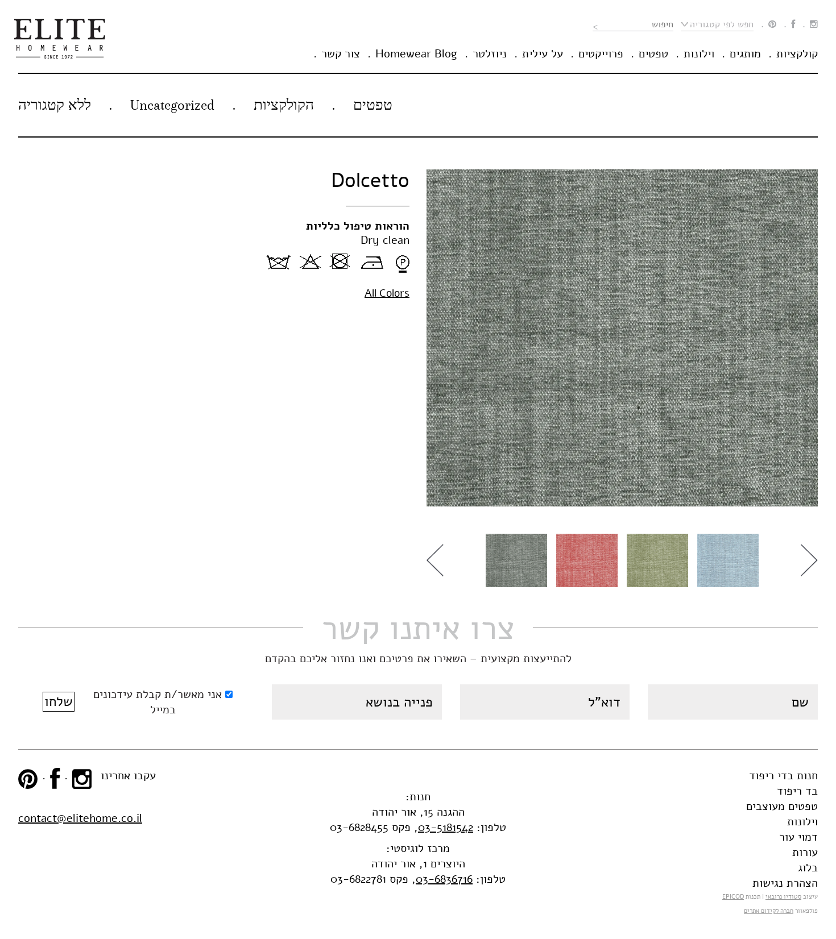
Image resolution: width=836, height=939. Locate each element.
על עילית (542, 53)
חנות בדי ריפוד (783, 775)
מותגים (745, 53)
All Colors (387, 293)
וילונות (699, 53)
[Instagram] (814, 24)
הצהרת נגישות (785, 883)
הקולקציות (284, 105)
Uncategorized (172, 105)
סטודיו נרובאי (783, 896)
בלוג (808, 867)
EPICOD (733, 896)
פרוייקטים (600, 53)
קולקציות (797, 53)
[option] (622, 337)
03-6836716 (444, 879)
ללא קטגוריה (54, 105)
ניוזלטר (490, 53)
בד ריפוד (797, 791)
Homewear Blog (416, 53)
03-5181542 (445, 827)
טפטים (653, 53)
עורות (805, 852)
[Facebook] (793, 24)
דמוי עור (798, 837)
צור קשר (340, 53)
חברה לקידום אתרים (768, 911)
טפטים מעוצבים (782, 806)
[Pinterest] (772, 24)
